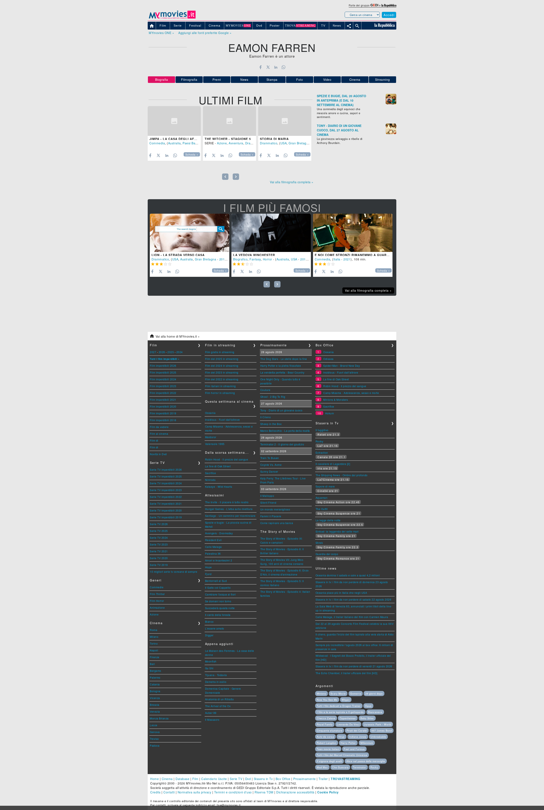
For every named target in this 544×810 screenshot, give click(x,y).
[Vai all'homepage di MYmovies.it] (172, 18)
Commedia (157, 143)
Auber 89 (211, 713)
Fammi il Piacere (270, 516)
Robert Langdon (326, 743)
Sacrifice (210, 473)
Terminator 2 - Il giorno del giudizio (282, 444)
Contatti (169, 792)
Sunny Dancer (269, 471)
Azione (222, 143)
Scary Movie (338, 693)
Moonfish (211, 661)
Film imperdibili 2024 (163, 379)
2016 (223, 259)
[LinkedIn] (275, 67)
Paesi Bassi (191, 143)
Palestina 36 (213, 553)
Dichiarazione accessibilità (295, 792)
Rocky (319, 441)
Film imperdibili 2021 (163, 399)
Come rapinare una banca (276, 523)
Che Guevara (340, 767)
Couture (265, 390)
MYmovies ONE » (161, 33)
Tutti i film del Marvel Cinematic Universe (342, 755)
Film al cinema (159, 433)
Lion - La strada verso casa (178, 255)
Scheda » (191, 154)
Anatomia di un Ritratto (219, 699)
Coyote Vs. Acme (271, 464)
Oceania (210, 413)
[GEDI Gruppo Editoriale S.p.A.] (374, 5)
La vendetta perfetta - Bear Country (282, 372)
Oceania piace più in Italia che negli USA (341, 592)
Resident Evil (213, 540)
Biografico (240, 259)
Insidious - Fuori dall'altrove (222, 419)
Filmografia (189, 79)
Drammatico (254, 143)
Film (195, 779)
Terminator (359, 767)
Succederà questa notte (220, 608)
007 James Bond (381, 730)
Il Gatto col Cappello (218, 587)
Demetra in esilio (216, 682)
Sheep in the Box (271, 424)
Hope (208, 567)
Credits (155, 792)
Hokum (329, 413)
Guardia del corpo (327, 554)
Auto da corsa (325, 736)
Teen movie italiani (328, 749)
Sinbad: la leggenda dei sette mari (337, 531)
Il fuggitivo (322, 430)
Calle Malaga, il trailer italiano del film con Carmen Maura (352, 617)
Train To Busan (269, 458)
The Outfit (322, 509)
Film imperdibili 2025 (163, 372)
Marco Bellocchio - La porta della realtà (285, 430)
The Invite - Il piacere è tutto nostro (227, 502)
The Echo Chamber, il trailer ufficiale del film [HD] (346, 673)
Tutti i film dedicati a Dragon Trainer (339, 706)
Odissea (328, 359)
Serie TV (236, 779)
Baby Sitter (367, 718)
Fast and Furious (354, 749)
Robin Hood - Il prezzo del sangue (226, 459)
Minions (321, 693)
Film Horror (157, 601)
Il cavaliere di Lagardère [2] (333, 464)
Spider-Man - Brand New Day (341, 365)
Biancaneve (375, 712)
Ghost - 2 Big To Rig (272, 396)
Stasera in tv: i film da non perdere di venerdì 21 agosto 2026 (354, 666)
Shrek (319, 542)
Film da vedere (159, 427)
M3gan (346, 699)
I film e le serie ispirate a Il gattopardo (340, 712)
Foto (299, 79)
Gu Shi (209, 668)
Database (182, 779)
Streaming (382, 79)
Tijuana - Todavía (216, 675)
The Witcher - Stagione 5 (228, 139)
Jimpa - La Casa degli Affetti (176, 139)
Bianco (209, 621)
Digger (209, 635)
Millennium (366, 743)
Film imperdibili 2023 (163, 386)
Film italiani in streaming (220, 386)
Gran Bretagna (299, 143)
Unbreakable (378, 736)
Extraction (322, 452)
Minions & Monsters (335, 399)
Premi (216, 79)
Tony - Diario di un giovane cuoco (281, 410)
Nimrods (210, 480)
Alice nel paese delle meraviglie (365, 761)
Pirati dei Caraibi (357, 730)
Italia (336, 259)
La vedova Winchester (254, 255)
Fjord (208, 574)
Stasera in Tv (263, 779)
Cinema (354, 79)
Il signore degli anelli (329, 761)
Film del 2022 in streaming (221, 379)
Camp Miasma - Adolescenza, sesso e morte (351, 393)
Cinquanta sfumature (329, 730)
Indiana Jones (357, 736)
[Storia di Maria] (284, 121)
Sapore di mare (325, 486)
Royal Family (325, 724)
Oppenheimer (348, 718)
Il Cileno (265, 417)
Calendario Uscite (214, 779)
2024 (179, 352)
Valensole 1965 (215, 444)
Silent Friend (268, 502)
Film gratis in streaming (219, 352)
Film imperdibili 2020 (163, 406)
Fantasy (255, 259)
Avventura (236, 143)
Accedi (389, 15)
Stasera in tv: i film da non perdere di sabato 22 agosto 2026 (353, 599)
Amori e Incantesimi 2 (218, 560)
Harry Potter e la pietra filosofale (280, 365)
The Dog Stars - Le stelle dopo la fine (283, 359)
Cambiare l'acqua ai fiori (220, 594)
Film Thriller (157, 594)
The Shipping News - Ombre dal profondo (342, 475)
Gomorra (355, 693)
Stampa (272, 79)
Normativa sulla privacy (194, 792)
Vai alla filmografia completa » (291, 182)
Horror (267, 259)
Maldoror (210, 437)
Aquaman (322, 497)
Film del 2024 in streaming (221, 365)
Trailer (323, 779)
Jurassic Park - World (377, 724)
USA (283, 143)
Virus (341, 736)
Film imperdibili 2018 (163, 420)
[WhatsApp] (283, 67)
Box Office (283, 779)
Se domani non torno (218, 601)
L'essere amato (214, 628)
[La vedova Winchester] (271, 233)
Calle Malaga (213, 547)
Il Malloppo (267, 495)
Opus (368, 706)
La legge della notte (328, 520)
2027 (153, 352)
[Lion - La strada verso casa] (189, 233)
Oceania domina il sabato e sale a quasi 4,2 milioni (348, 575)
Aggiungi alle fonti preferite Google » (204, 33)
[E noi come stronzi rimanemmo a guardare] (352, 233)
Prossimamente (304, 779)
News (244, 79)
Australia (174, 143)
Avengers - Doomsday (219, 533)
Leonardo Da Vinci (348, 724)
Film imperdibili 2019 (163, 413)
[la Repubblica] (388, 5)
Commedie (156, 587)
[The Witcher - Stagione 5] (229, 121)
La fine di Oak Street (218, 466)
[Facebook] (260, 67)
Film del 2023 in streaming (221, 372)
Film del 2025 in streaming (221, 359)
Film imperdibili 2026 (163, 365)
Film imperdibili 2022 (163, 393)
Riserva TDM (264, 792)
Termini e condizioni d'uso (233, 792)
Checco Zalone (326, 718)
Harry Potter (348, 743)
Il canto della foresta (218, 615)
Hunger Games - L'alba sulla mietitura (229, 509)
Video (327, 79)
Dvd (248, 779)
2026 (162, 352)
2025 (170, 352)
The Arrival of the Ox (218, 706)
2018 (303, 259)
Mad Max (322, 767)
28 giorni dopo (374, 693)
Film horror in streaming (220, 393)
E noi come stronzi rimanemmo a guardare (355, 255)
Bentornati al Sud (216, 581)
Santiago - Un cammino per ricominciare (230, 515)
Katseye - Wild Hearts (218, 486)
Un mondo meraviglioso (275, 509)
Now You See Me (327, 699)
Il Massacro (212, 719)
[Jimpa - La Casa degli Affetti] (174, 121)
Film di (154, 440)
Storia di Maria (274, 139)
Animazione (157, 607)
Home (154, 779)
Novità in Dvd (158, 454)
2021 (347, 259)
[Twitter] (268, 67)
